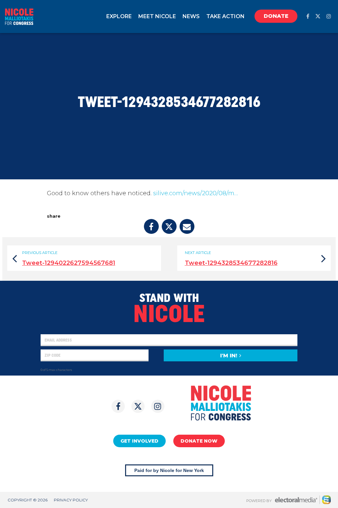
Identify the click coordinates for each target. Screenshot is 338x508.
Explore (119, 16)
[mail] (187, 226)
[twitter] (318, 16)
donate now (199, 441)
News (191, 16)
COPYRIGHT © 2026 (28, 499)
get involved (139, 441)
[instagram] (328, 16)
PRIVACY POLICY (71, 499)
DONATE (276, 16)
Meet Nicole (157, 16)
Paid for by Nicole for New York (169, 470)
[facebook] (307, 16)
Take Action (225, 16)
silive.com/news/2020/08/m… (195, 193)
